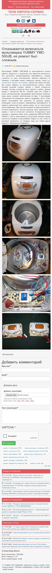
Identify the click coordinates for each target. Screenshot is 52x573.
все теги (47, 466)
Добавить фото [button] (10, 385)
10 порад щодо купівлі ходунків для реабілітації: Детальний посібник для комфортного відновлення (25, 528)
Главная (4, 41)
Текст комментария (9, 408)
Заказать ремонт (26, 25)
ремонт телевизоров (10, 448)
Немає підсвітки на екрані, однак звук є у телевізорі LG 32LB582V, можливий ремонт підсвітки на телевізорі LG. (22, 477)
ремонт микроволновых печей (33, 451)
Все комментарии (37, 7)
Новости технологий (12, 500)
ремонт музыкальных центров (13, 457)
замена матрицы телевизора (35, 448)
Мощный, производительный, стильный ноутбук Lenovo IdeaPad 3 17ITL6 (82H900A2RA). (25, 505)
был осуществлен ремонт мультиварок (26, 81)
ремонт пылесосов (9, 451)
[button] (26, 143)
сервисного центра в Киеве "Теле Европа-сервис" (26, 566)
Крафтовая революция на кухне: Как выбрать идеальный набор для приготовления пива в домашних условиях (26, 545)
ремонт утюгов (35, 463)
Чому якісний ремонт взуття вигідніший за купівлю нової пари (26, 533)
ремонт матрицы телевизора (13, 460)
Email (4, 375)
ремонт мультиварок (10, 454)
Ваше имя (6, 366)
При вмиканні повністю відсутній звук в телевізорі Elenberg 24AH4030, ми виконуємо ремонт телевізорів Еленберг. (26, 492)
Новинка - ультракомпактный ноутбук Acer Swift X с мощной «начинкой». (26, 516)
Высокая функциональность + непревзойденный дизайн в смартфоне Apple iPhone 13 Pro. (25, 510)
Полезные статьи (11, 523)
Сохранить (9, 443)
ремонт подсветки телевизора (13, 463)
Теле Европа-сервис (26, 11)
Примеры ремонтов (23, 7)
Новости (11, 7)
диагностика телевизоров (33, 454)
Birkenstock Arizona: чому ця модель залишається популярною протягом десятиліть (26, 539)
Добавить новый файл (13, 391)
